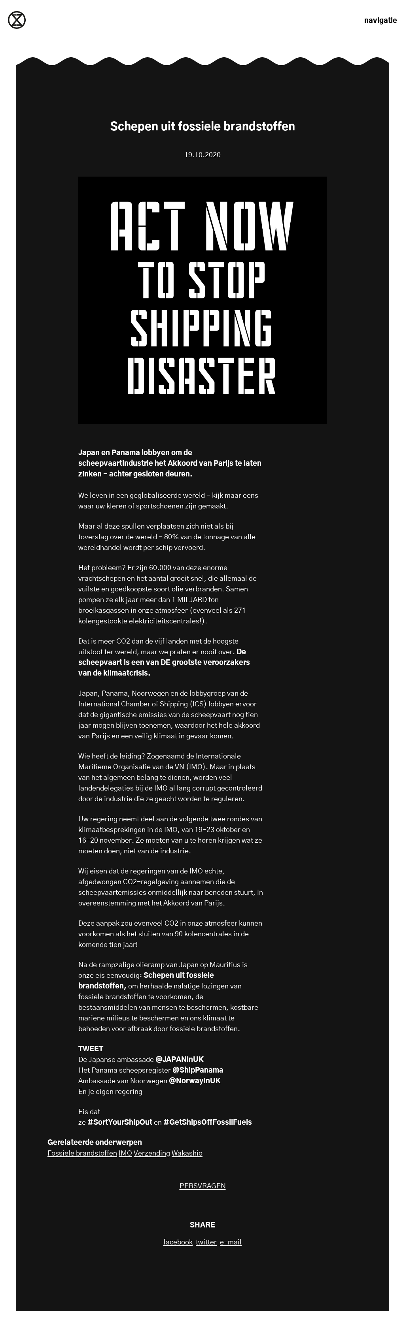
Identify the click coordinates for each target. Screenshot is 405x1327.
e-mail (231, 1242)
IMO (125, 1153)
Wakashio (187, 1153)
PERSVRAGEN (203, 1186)
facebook (178, 1242)
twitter (206, 1242)
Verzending (152, 1153)
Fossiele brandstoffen (82, 1153)
